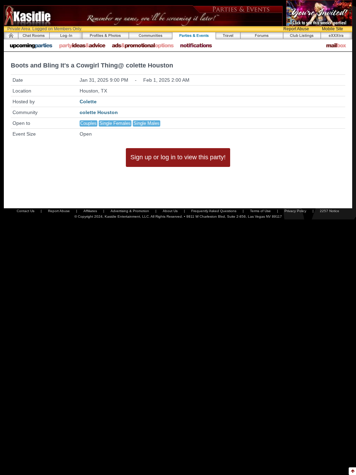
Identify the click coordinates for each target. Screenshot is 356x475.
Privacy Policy (295, 211)
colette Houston (99, 112)
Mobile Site (332, 28)
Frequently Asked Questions (213, 211)
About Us (170, 211)
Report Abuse (296, 28)
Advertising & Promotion (130, 211)
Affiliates (90, 211)
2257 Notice (329, 211)
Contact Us (25, 211)
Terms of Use (260, 211)
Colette (88, 101)
